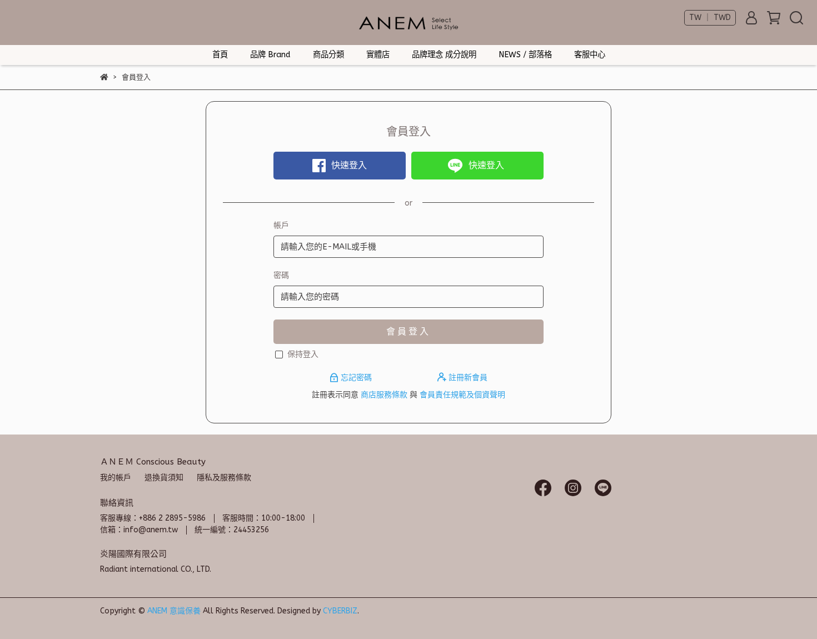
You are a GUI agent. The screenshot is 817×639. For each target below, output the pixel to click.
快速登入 (349, 165)
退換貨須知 (164, 477)
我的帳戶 (115, 477)
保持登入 (302, 354)
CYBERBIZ (340, 611)
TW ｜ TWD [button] (710, 17)
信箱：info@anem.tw (139, 530)
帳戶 (281, 225)
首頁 (220, 54)
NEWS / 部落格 (525, 54)
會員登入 (408, 331)
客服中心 (589, 54)
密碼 (281, 275)
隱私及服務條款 (224, 477)
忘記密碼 (356, 377)
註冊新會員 (466, 377)
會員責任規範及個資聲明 (462, 395)
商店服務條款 (384, 395)
